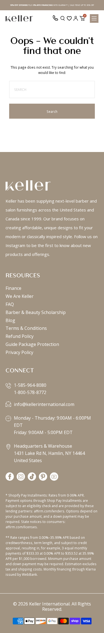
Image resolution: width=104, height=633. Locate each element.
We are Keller (20, 296)
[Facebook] (10, 477)
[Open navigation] (94, 18)
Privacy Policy (19, 352)
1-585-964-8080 (30, 385)
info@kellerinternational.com (44, 404)
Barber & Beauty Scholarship (36, 312)
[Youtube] (54, 477)
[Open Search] (62, 18)
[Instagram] (21, 477)
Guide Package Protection (32, 344)
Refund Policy (20, 336)
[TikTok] (32, 477)
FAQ (10, 304)
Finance (13, 288)
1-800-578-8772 (30, 392)
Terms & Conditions (26, 328)
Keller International (49, 604)
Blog (10, 320)
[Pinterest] (43, 477)
